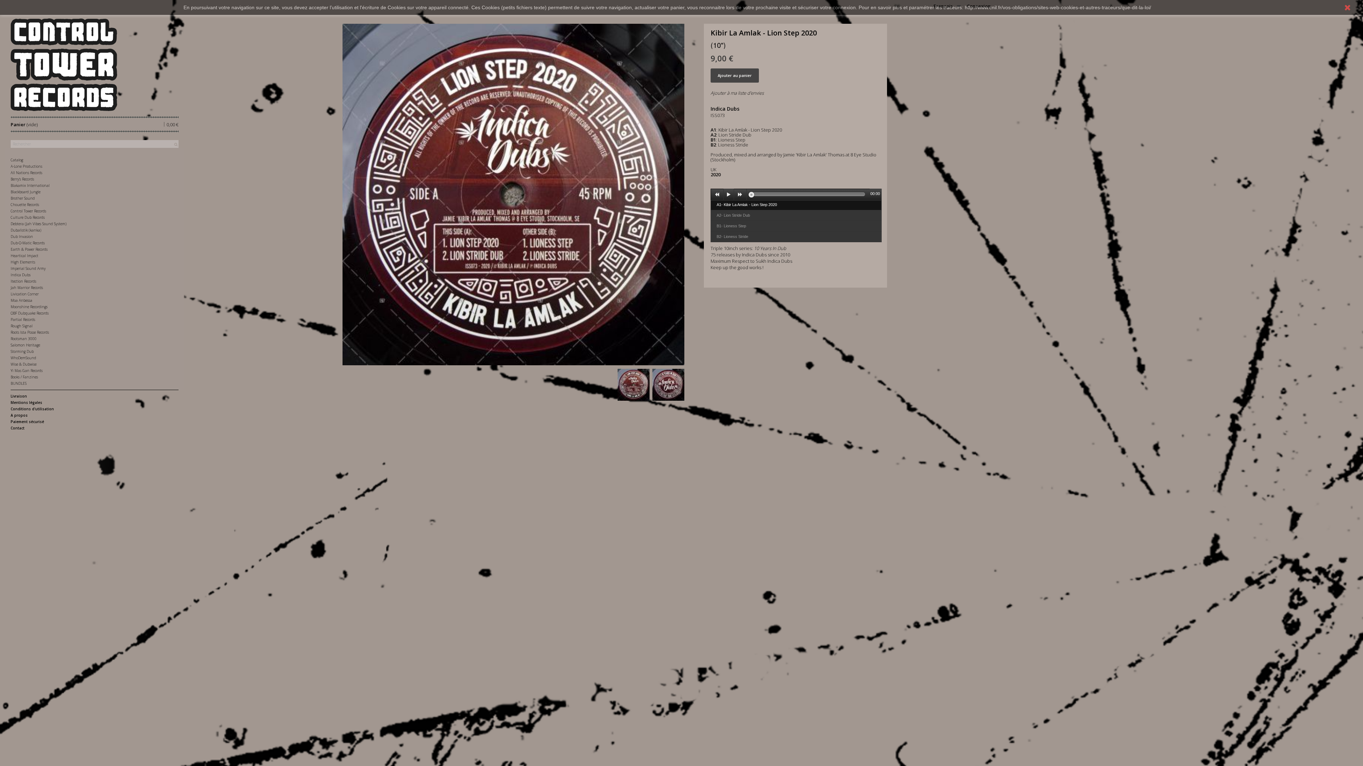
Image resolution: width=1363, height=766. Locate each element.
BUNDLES (19, 383)
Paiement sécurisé (27, 421)
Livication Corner (25, 294)
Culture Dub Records (28, 217)
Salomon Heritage (25, 345)
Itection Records (23, 281)
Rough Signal (22, 325)
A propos (19, 415)
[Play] (728, 194)
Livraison (19, 396)
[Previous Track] (717, 194)
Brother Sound (23, 198)
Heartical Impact (24, 255)
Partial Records (23, 319)
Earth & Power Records (29, 249)
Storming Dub (22, 351)
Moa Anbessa (21, 300)
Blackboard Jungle (25, 191)
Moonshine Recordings (29, 306)
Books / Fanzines (24, 376)
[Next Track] (740, 194)
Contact (17, 428)
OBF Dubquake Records (30, 313)
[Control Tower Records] (95, 64)
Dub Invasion (22, 236)
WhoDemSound (23, 357)
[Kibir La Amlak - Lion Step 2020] (634, 385)
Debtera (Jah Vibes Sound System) (38, 223)
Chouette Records (25, 204)
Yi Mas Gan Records (27, 370)
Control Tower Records (28, 211)
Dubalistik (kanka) (26, 230)
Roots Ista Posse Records (30, 332)
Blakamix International (30, 185)
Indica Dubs (21, 274)
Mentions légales (26, 402)
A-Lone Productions (26, 166)
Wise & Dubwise (24, 364)
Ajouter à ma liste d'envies (737, 93)
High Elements (23, 262)
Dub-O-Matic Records (28, 242)
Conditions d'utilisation (32, 408)
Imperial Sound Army (28, 268)
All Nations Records (26, 172)
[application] (796, 194)
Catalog (17, 159)
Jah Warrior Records (27, 287)
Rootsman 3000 (24, 338)
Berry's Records (22, 179)
